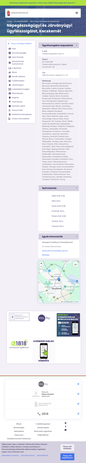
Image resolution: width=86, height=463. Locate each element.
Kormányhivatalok (19, 13)
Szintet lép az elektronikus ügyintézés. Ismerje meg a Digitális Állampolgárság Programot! (42, 3)
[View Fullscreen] (41, 271)
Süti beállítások (42, 455)
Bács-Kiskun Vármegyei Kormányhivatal (44, 21)
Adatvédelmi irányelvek (10, 455)
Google (76, 301)
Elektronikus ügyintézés (43, 431)
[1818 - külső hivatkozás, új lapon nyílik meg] (43, 414)
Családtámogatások (43, 424)
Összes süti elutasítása (67, 447)
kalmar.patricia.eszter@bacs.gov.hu (55, 251)
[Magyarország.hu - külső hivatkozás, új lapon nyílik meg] (43, 384)
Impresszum (18, 435)
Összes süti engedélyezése (67, 457)
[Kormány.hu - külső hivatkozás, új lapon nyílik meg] (43, 404)
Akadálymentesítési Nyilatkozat (19, 439)
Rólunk (19, 424)
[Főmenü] (77, 13)
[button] (58, 45)
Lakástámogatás (43, 427)
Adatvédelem (19, 431)
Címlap (9, 21)
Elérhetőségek (19, 427)
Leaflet (64, 301)
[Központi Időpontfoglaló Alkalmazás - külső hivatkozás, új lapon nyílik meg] (43, 394)
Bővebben (46, 255)
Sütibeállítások (43, 435)
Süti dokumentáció (28, 455)
